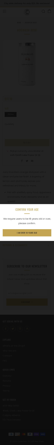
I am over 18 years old (27, 232)
